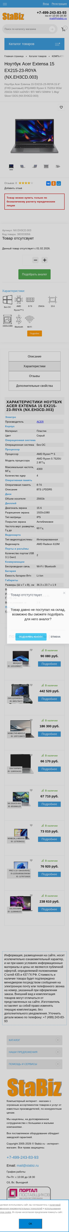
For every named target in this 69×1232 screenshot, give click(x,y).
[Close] (64, 593)
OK (30, 1223)
